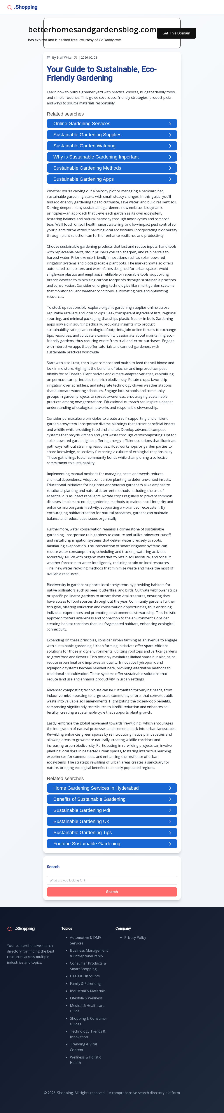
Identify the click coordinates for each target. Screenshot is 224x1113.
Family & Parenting (85, 983)
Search (112, 892)
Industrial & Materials (87, 991)
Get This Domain (176, 33)
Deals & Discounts (85, 976)
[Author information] (75, 57)
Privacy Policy (135, 937)
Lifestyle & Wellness (86, 998)
